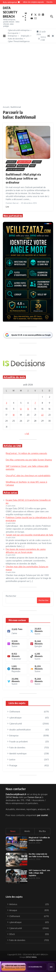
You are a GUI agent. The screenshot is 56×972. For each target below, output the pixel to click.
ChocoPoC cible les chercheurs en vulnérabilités (28, 475)
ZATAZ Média (31, 957)
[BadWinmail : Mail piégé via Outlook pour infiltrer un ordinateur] (28, 142)
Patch (32, 165)
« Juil (27, 433)
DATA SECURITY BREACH (10, 12)
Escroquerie (13, 33)
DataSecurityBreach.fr (16, 794)
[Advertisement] (28, 76)
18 (14, 415)
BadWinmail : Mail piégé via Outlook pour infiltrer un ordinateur (23, 178)
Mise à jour (22, 165)
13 (28, 409)
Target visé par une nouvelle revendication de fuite (29, 535)
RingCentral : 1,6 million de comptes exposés (26, 453)
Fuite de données (15, 38)
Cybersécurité (24, 162)
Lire (7, 206)
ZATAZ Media (12, 797)
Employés (25, 36)
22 (42, 415)
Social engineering (15, 169)
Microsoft (11, 165)
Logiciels (36, 162)
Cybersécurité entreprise (19, 30)
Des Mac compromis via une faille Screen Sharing (29, 460)
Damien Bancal (34, 797)
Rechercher (11, 596)
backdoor (11, 162)
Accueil (6, 107)
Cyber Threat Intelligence (19, 41)
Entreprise (12, 36)
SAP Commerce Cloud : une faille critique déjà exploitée (39, 873)
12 (21, 409)
